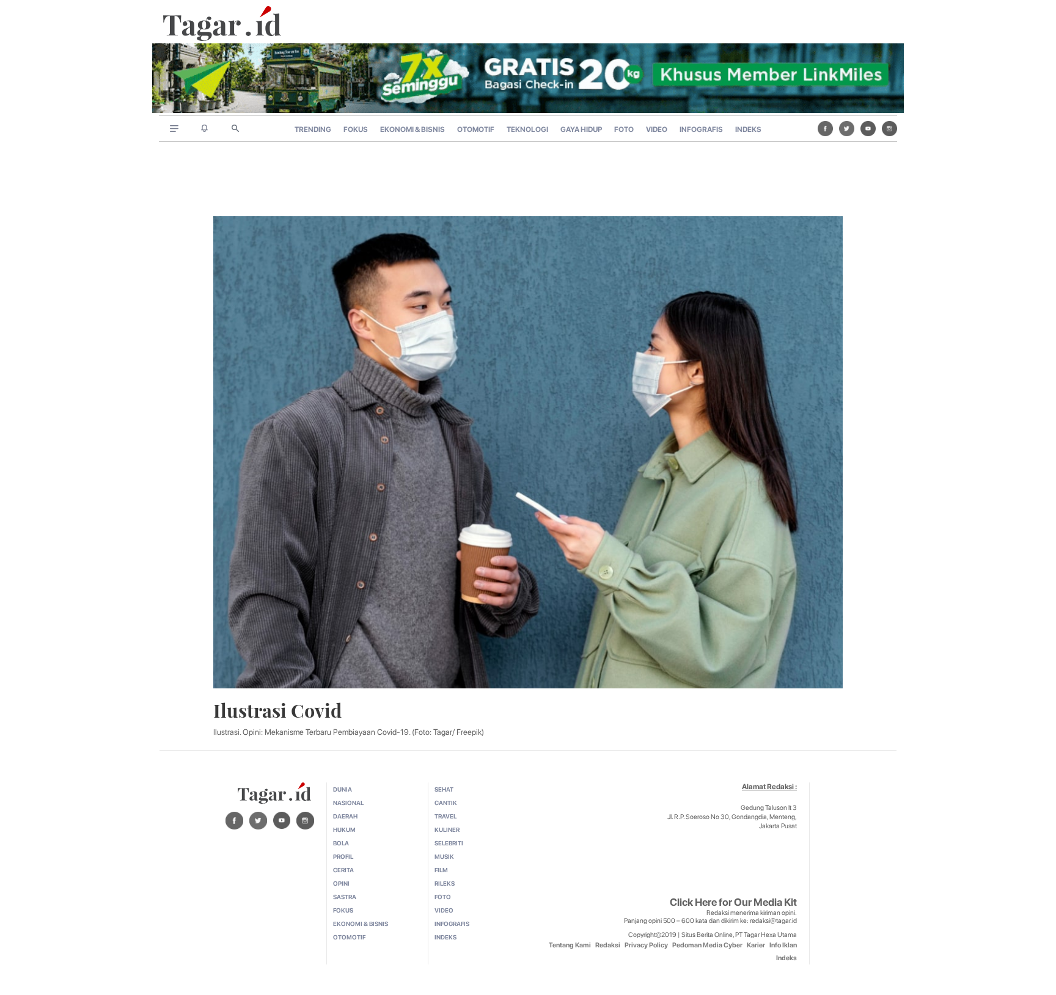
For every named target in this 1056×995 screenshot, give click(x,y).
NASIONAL (348, 802)
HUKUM (344, 829)
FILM (441, 869)
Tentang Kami (570, 945)
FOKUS (355, 129)
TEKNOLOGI (527, 129)
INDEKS (748, 129)
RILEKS (445, 883)
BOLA (341, 843)
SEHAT (444, 789)
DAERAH (345, 816)
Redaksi (607, 945)
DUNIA (342, 789)
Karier (756, 945)
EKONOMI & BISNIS (412, 129)
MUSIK (444, 856)
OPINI (341, 883)
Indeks (786, 958)
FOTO (624, 129)
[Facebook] (825, 128)
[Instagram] (889, 128)
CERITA (343, 869)
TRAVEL (446, 816)
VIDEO (656, 129)
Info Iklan (783, 945)
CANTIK (446, 802)
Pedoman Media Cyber (707, 945)
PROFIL (343, 856)
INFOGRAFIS (701, 129)
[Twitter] (846, 128)
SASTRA (344, 896)
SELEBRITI (449, 843)
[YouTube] (868, 128)
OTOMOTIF (475, 129)
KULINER (447, 829)
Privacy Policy (646, 945)
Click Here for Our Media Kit (733, 902)
